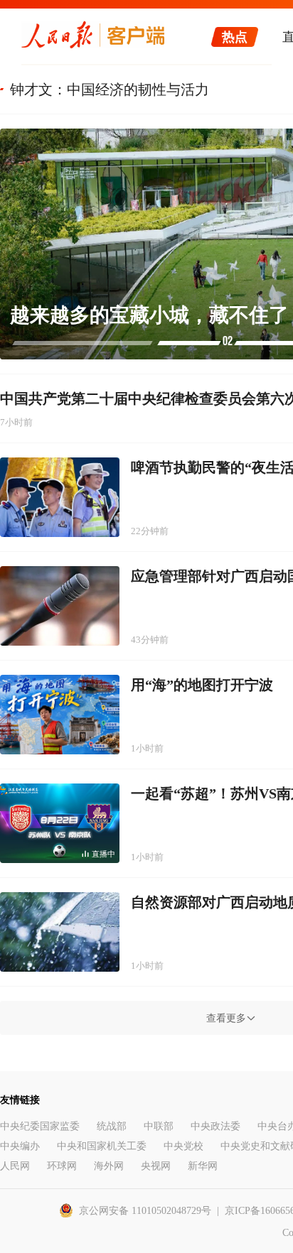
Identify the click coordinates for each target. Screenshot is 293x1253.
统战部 (112, 1126)
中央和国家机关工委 (101, 1146)
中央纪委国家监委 (40, 1126)
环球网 (62, 1166)
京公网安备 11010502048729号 (145, 1210)
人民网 (15, 1166)
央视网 (156, 1166)
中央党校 (183, 1146)
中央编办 (20, 1146)
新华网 (203, 1166)
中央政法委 (215, 1126)
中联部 (159, 1126)
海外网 (109, 1166)
